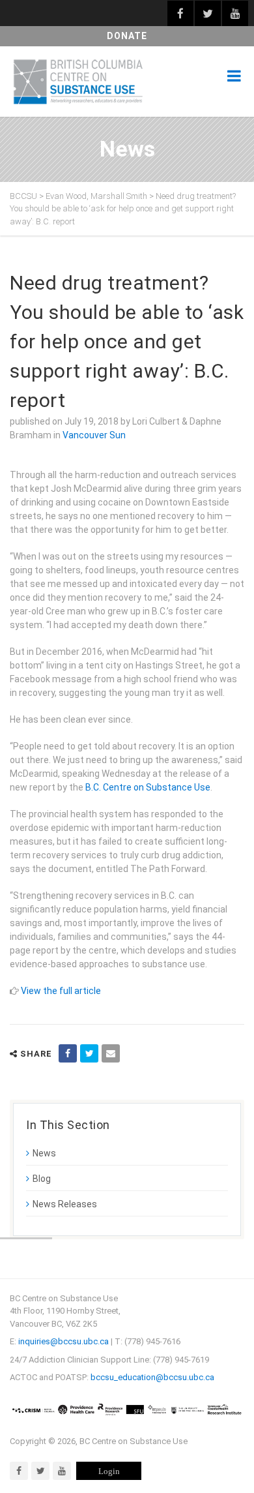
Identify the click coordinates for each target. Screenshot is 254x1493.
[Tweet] (89, 1053)
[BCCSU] (78, 81)
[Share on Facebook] (68, 1053)
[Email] (111, 1053)
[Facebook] (19, 1471)
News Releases (65, 1204)
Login (109, 1471)
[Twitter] (40, 1471)
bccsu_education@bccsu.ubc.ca (152, 1377)
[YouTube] (62, 1471)
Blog (42, 1178)
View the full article (61, 991)
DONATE (127, 36)
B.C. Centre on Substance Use (147, 787)
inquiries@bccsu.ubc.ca (63, 1341)
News (44, 1153)
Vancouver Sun (94, 435)
